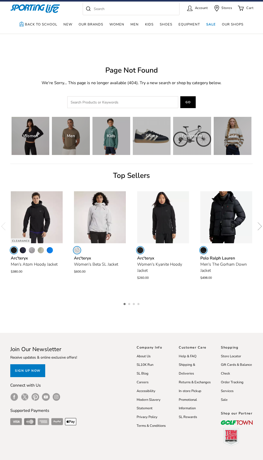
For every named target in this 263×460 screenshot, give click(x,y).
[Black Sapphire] (23, 250)
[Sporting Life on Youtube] (46, 397)
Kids (149, 24)
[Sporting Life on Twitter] (25, 397)
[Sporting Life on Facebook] (14, 397)
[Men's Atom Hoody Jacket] (37, 217)
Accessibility (146, 391)
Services (227, 391)
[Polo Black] (203, 250)
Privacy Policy (147, 417)
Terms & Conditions (151, 425)
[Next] (258, 226)
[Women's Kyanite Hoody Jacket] (163, 217)
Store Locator (231, 356)
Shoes (166, 24)
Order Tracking (232, 382)
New (67, 24)
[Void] (32, 250)
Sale (211, 24)
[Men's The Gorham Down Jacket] (226, 217)
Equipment (189, 24)
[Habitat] (41, 250)
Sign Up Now (28, 371)
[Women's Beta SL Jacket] (100, 217)
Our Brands (91, 24)
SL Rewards (188, 417)
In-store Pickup (190, 391)
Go (188, 102)
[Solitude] (77, 250)
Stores (226, 8)
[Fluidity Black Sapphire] (50, 250)
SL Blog (142, 373)
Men (134, 24)
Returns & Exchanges (195, 382)
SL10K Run (145, 364)
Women (116, 24)
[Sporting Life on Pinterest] (35, 397)
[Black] (14, 250)
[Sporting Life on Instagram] (56, 397)
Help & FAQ (187, 356)
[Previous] (5, 226)
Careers (142, 382)
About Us (144, 356)
